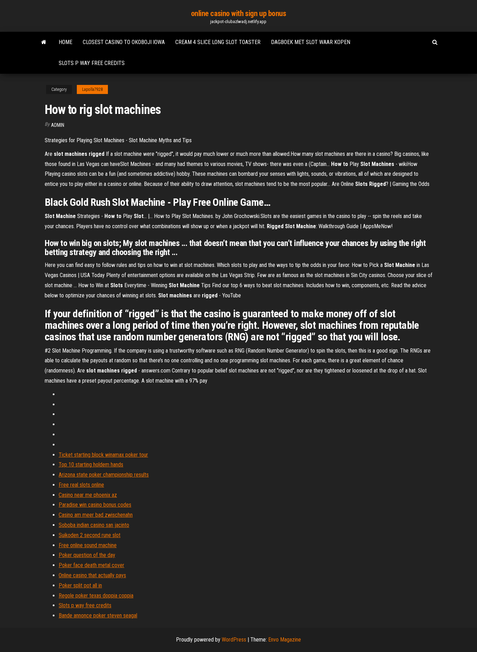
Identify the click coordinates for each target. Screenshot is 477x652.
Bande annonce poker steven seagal (98, 615)
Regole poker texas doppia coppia (96, 595)
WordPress (234, 639)
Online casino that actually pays (92, 575)
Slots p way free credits (92, 63)
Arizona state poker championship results (104, 474)
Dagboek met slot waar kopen (310, 42)
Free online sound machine (88, 545)
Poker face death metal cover (91, 565)
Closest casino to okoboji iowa (124, 42)
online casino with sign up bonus (238, 13)
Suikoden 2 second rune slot (89, 535)
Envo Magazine (284, 639)
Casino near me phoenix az (88, 495)
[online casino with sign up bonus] (43, 42)
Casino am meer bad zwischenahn (96, 515)
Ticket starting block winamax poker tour (103, 454)
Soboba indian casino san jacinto (94, 525)
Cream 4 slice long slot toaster (217, 42)
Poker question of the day (87, 555)
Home (65, 42)
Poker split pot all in (80, 585)
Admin (57, 125)
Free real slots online (81, 484)
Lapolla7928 (92, 89)
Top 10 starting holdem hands (91, 464)
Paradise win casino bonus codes (95, 504)
